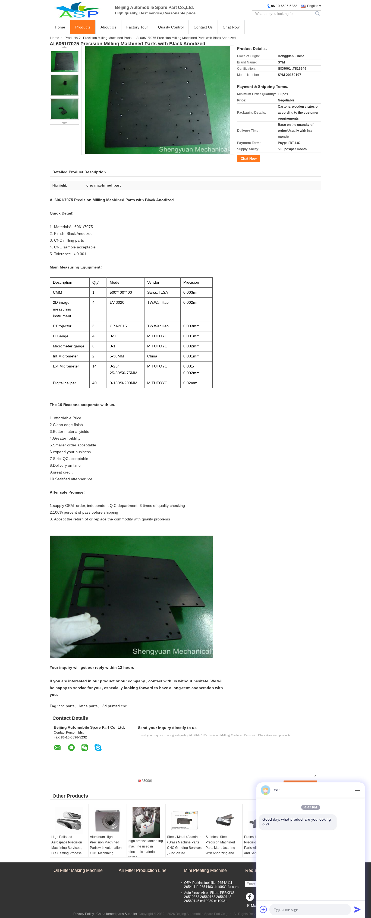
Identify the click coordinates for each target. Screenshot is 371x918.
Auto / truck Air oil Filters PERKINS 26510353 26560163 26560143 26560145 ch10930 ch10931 (209, 897)
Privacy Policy (83, 914)
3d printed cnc (114, 706)
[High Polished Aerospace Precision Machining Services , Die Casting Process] (69, 820)
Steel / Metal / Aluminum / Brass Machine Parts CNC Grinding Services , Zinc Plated (184, 845)
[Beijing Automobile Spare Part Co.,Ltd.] (79, 9)
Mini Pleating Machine (205, 870)
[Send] (357, 909)
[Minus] (357, 790)
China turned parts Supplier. (117, 914)
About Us (108, 27)
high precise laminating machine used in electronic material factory (145, 849)
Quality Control (171, 27)
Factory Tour (137, 27)
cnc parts (66, 706)
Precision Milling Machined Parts (107, 38)
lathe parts (88, 706)
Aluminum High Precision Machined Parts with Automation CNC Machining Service (106, 848)
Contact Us (203, 27)
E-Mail (252, 905)
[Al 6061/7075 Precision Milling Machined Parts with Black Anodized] (64, 61)
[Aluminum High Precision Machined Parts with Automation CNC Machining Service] (108, 820)
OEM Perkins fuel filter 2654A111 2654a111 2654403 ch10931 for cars (211, 885)
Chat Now (231, 27)
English (312, 6)
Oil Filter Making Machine (78, 870)
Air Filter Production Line (142, 870)
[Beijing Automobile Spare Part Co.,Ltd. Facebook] (250, 898)
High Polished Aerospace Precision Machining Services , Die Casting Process (66, 845)
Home (60, 27)
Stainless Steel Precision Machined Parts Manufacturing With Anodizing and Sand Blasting (220, 848)
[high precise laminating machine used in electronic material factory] (146, 822)
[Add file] (263, 909)
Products (82, 27)
